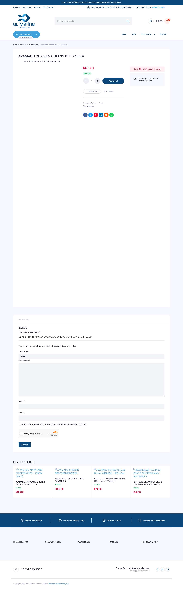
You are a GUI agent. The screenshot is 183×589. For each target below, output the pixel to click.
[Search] (128, 21)
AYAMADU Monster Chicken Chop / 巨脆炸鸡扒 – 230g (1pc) (110, 480)
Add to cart (113, 81)
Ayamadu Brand (32, 44)
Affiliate (37, 7)
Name (22, 401)
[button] (92, 91)
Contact (163, 34)
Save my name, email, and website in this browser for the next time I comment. (54, 424)
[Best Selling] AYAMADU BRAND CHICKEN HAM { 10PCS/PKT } (148, 483)
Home (124, 34)
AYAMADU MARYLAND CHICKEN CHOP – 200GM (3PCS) (30, 483)
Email (21, 413)
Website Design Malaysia (58, 584)
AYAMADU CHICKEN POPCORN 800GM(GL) (69, 480)
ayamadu (90, 106)
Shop (134, 34)
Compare (109, 91)
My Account (27, 7)
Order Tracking (48, 7)
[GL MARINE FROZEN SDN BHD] (24, 21)
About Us (16, 7)
